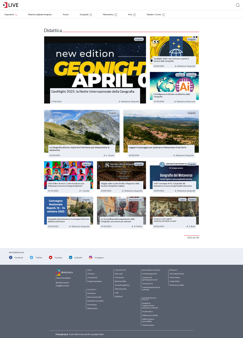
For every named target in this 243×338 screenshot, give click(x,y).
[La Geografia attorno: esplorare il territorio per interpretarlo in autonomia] (82, 133)
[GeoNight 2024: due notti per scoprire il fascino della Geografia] (174, 52)
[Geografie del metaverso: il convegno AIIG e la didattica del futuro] (68, 212)
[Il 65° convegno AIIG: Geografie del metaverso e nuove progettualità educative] (174, 177)
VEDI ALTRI (193, 237)
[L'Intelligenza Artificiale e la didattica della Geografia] (174, 88)
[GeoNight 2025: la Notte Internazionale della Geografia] (95, 70)
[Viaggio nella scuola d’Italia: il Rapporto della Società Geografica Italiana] (121, 177)
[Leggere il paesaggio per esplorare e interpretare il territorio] (161, 133)
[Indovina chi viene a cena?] (174, 212)
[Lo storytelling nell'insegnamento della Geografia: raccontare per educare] (121, 212)
